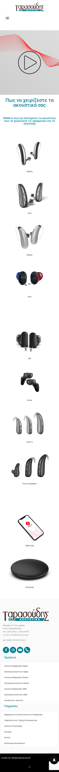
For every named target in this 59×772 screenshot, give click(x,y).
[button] (7, 17)
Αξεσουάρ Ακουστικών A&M (15, 695)
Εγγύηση (7, 732)
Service (7, 737)
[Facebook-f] (6, 650)
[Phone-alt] (27, 650)
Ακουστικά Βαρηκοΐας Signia (16, 666)
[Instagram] (13, 650)
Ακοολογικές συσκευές (13, 700)
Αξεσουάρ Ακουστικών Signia (16, 672)
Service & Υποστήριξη (13, 726)
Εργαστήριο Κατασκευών (14, 743)
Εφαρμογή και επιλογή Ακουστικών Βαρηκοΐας (23, 714)
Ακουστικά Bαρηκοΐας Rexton (16, 677)
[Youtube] (20, 650)
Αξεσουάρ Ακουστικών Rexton (16, 683)
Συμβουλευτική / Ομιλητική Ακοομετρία (20, 720)
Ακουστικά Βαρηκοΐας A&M (15, 689)
